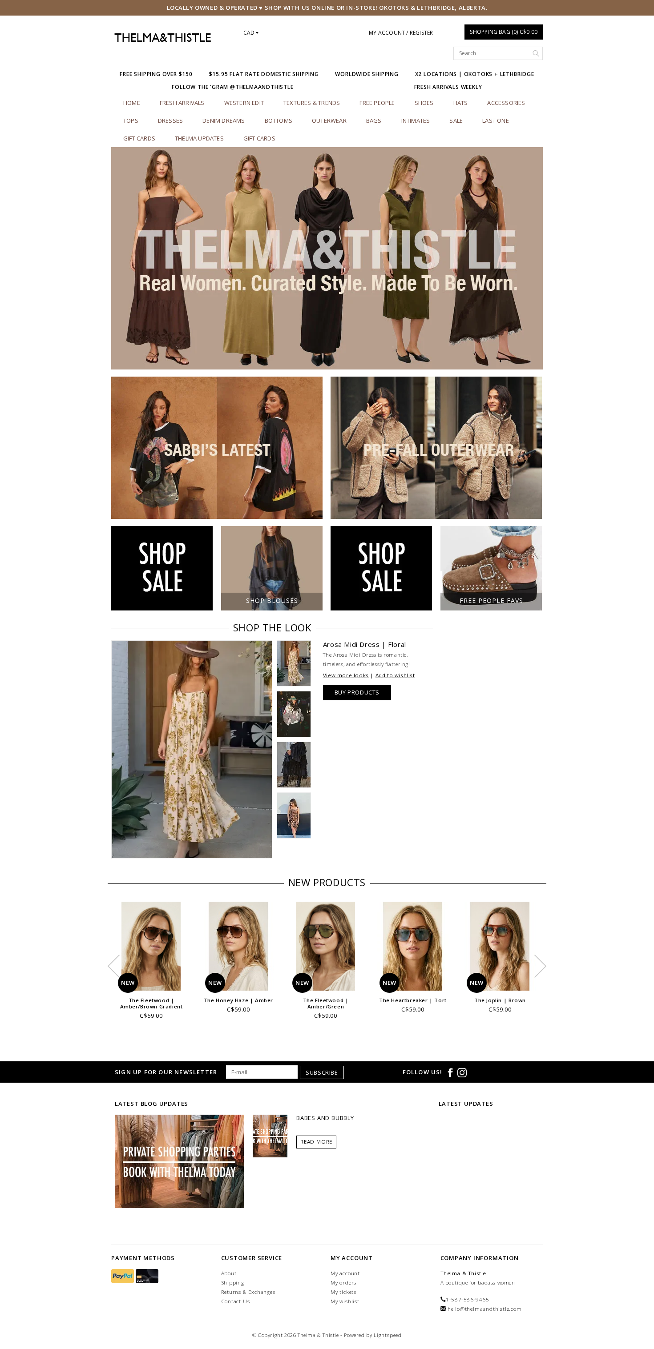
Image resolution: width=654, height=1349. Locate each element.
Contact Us (235, 1301)
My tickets (343, 1292)
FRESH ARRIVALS (182, 103)
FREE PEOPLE (377, 103)
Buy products (357, 692)
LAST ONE (495, 120)
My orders (343, 1282)
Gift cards (139, 138)
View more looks (346, 675)
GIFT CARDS (259, 138)
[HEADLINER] (327, 258)
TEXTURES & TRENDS (311, 103)
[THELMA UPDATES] (179, 1161)
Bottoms (278, 120)
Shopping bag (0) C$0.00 (503, 32)
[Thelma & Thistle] (162, 37)
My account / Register (401, 32)
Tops (130, 120)
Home (131, 103)
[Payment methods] (123, 1276)
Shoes (424, 103)
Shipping (232, 1282)
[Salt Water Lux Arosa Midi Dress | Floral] (192, 749)
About (229, 1273)
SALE (456, 120)
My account (345, 1273)
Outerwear (329, 120)
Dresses (170, 120)
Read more (316, 1141)
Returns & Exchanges (248, 1292)
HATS (460, 103)
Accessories (506, 103)
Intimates (415, 120)
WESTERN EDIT (244, 103)
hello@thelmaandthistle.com (485, 1308)
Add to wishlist (395, 675)
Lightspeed (388, 1335)
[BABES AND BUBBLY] (270, 1136)
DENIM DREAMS (223, 120)
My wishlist (345, 1301)
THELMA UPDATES (199, 138)
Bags (374, 120)
